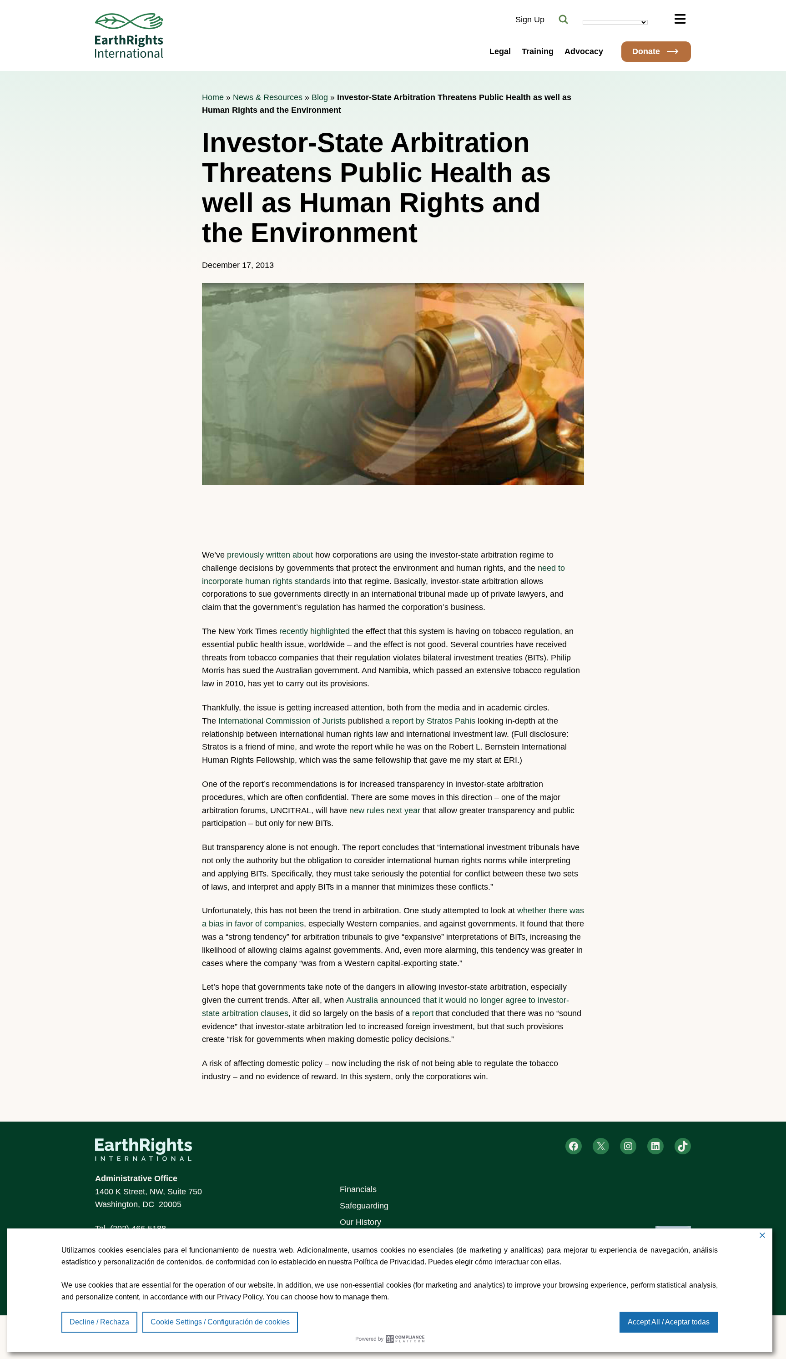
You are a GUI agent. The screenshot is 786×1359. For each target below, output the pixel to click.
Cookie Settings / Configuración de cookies (220, 1322)
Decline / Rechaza (99, 1322)
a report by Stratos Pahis (431, 720)
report (422, 1013)
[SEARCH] (563, 19)
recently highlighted (314, 631)
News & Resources (267, 97)
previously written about (271, 554)
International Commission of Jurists (282, 720)
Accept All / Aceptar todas (669, 1322)
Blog (320, 97)
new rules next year (384, 810)
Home (213, 97)
